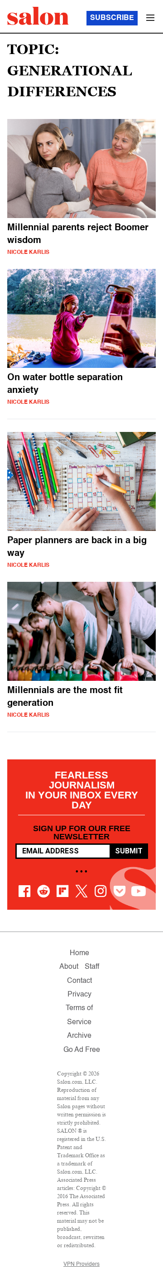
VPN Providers (81, 1264)
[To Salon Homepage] (38, 16)
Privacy (79, 994)
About (68, 967)
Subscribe (112, 18)
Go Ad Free (81, 1050)
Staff (92, 967)
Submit (129, 851)
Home (79, 953)
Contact (79, 981)
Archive (79, 1036)
